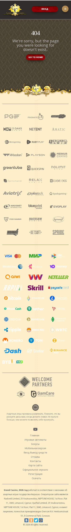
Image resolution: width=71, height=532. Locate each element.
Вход (44, 8)
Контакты (35, 461)
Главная (34, 435)
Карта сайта (35, 465)
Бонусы (35, 444)
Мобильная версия (35, 448)
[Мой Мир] (41, 520)
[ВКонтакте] (26, 520)
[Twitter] (36, 520)
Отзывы (35, 456)
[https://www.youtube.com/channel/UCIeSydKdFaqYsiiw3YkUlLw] (35, 429)
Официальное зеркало (35, 469)
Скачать (36, 478)
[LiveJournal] (46, 520)
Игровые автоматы (35, 439)
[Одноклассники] (31, 520)
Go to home (35, 57)
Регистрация (35, 473)
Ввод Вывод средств (35, 452)
